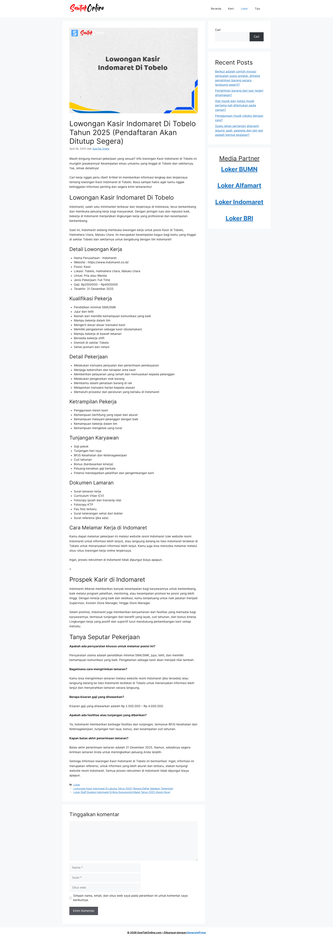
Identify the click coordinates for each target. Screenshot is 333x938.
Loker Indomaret (239, 202)
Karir (231, 8)
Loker (244, 8)
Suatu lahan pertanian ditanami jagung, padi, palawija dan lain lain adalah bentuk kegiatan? (239, 130)
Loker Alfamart (239, 185)
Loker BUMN (239, 169)
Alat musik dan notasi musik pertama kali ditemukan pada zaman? (235, 105)
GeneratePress (196, 932)
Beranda (216, 8)
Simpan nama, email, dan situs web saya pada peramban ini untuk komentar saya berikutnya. (130, 898)
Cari (218, 30)
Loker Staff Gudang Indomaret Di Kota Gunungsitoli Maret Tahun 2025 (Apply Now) (121, 792)
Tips (257, 8)
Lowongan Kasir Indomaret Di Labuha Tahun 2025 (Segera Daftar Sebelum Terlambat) (123, 788)
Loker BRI (239, 218)
